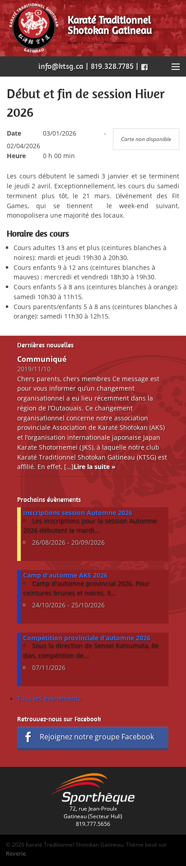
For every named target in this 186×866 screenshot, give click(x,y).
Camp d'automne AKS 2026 (65, 575)
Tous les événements (49, 698)
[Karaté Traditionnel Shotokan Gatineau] (34, 28)
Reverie (16, 853)
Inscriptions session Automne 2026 (77, 512)
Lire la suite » (95, 466)
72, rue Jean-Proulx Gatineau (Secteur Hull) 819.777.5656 (93, 816)
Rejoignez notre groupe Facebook (97, 737)
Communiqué (41, 359)
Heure (16, 155)
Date (14, 133)
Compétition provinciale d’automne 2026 (86, 638)
